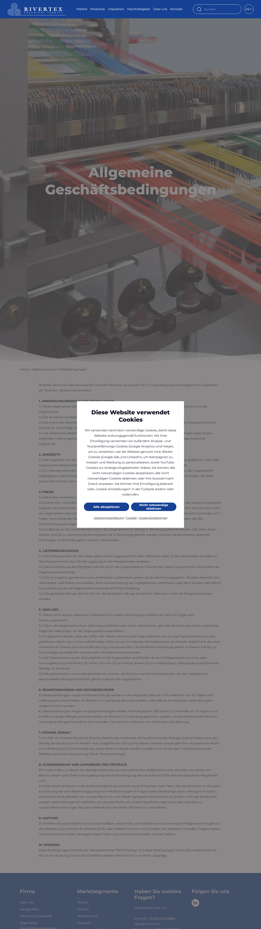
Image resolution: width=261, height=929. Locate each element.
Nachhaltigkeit (138, 9)
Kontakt (176, 9)
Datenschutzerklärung (109, 518)
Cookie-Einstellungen (153, 518)
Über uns (160, 9)
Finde (237, 9)
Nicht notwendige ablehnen (153, 506)
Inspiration (116, 9)
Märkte (81, 9)
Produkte (97, 9)
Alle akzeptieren (106, 507)
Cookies (131, 518)
